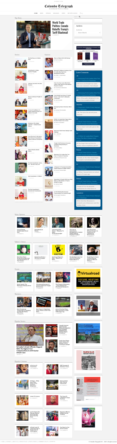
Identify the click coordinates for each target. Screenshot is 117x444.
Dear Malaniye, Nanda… (21, 230)
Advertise (52, 441)
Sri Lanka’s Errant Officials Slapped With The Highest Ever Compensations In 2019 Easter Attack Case (29, 350)
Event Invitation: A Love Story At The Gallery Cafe (63, 285)
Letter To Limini (35, 396)
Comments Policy (43, 441)
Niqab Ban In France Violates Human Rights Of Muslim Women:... (93, 259)
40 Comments (55, 261)
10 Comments (31, 114)
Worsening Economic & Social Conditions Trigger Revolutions (24, 286)
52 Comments (31, 128)
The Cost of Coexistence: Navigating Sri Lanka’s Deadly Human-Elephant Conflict (58, 232)
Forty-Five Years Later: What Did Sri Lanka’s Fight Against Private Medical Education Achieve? (62, 84)
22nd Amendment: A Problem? (35, 176)
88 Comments (63, 385)
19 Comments (31, 192)
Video (3, 441)
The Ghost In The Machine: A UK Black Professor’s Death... (93, 231)
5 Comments (57, 149)
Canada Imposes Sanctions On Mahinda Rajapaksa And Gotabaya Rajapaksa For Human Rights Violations (64, 329)
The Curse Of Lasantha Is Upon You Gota (65, 398)
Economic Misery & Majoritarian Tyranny (65, 413)
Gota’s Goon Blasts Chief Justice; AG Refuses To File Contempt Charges (64, 342)
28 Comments (73, 261)
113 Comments (91, 262)
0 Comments (20, 232)
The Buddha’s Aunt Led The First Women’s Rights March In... (76, 258)
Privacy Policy (23, 441)
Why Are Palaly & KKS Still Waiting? (62, 58)
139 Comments (64, 430)
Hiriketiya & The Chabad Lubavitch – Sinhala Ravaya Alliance (34, 125)
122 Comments (64, 416)
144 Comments (64, 368)
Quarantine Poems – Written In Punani (40, 257)
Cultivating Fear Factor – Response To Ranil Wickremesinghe (40, 231)
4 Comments (55, 35)
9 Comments (31, 178)
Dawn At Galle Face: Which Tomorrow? (64, 382)
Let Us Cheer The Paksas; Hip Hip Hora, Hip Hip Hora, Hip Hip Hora (35, 414)
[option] (23, 226)
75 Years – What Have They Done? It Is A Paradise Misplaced (34, 383)
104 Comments (63, 334)
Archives (79, 30)
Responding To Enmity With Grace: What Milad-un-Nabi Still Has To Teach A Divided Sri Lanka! (63, 181)
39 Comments (31, 153)
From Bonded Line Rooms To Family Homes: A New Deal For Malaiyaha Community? (62, 97)
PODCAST (8, 441)
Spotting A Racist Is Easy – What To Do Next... (57, 258)
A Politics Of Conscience (33, 366)
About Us (15, 441)
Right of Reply (33, 441)
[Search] (79, 16)
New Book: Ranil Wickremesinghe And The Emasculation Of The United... (23, 259)
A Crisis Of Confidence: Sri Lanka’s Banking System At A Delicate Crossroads (35, 111)
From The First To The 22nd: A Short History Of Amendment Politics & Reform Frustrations (35, 138)
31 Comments (31, 61)
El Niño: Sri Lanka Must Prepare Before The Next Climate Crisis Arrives (87, 138)
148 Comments (34, 432)
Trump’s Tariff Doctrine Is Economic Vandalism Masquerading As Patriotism (62, 144)
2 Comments (31, 141)
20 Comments (90, 233)
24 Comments (38, 235)
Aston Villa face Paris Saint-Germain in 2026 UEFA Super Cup (42, 310)
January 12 (19, 354)
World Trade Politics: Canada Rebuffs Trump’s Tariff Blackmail (60, 27)
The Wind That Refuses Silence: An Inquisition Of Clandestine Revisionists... (75, 232)
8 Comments (31, 86)
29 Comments (55, 236)
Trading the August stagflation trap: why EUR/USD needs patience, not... (63, 311)
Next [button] (98, 222)
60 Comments (33, 398)
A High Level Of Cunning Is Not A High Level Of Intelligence (35, 429)
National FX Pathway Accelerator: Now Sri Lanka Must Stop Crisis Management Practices (63, 72)
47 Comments (33, 418)
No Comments (57, 61)
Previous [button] (19, 222)
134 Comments (34, 368)
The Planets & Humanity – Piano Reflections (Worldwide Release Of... (43, 286)
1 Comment (39, 288)
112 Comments (64, 400)
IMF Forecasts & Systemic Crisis (64, 366)
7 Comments (57, 172)
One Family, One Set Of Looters (64, 428)
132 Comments (34, 387)
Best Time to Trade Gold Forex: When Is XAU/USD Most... (24, 310)
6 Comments (31, 166)
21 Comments (57, 135)
